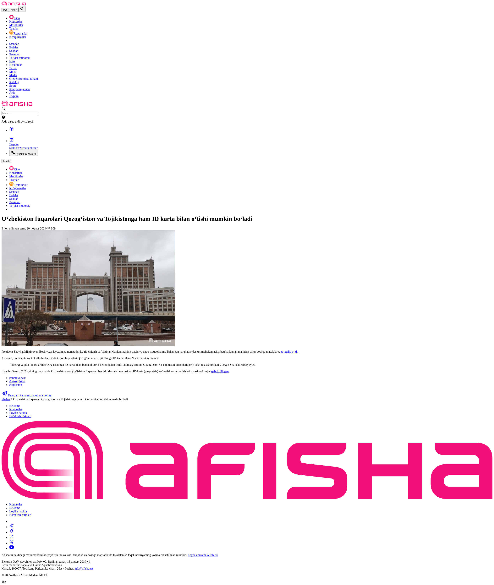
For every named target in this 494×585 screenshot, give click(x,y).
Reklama (14, 405)
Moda (12, 71)
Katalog (14, 82)
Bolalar (13, 47)
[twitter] (11, 543)
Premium (14, 54)
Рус (5, 9)
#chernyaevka (17, 377)
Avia (12, 92)
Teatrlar (14, 28)
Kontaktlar (15, 409)
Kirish (14, 9)
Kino (17, 18)
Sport (12, 85)
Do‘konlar (15, 64)
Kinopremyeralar (19, 89)
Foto (12, 61)
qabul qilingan (220, 371)
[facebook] (11, 532)
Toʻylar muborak (19, 57)
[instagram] (11, 537)
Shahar (13, 50)
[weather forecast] (250, 132)
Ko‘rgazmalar (17, 37)
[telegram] (11, 526)
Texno (13, 68)
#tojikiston (15, 384)
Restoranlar (20, 33)
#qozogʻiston (17, 381)
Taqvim (14, 96)
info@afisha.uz (83, 568)
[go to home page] (14, 4)
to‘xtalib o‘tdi (289, 351)
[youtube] (11, 548)
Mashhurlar (16, 25)
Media (13, 75)
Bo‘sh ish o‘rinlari (20, 416)
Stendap (14, 44)
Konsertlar (15, 21)
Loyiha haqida (18, 412)
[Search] (22, 9)
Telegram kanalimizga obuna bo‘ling (30, 395)
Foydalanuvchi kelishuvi (203, 555)
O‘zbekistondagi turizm (23, 78)
